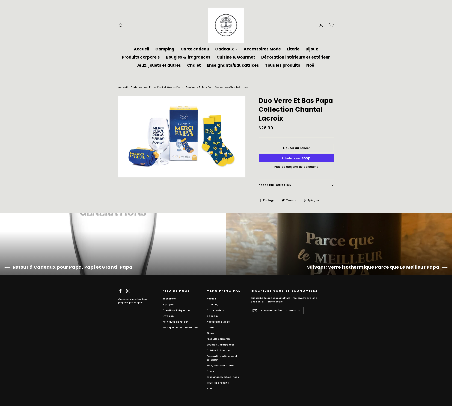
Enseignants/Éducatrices (233, 65)
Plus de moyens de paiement (296, 167)
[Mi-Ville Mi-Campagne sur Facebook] (120, 291)
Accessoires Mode (262, 49)
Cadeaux (225, 49)
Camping (164, 49)
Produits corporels (141, 57)
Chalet (194, 65)
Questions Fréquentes (176, 310)
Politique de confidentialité (180, 327)
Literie (293, 49)
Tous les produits (282, 65)
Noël (311, 65)
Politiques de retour (175, 321)
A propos (168, 304)
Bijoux (312, 49)
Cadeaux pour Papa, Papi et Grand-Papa (156, 87)
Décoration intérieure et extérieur (295, 57)
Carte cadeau (195, 49)
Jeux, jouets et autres (158, 65)
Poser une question (275, 185)
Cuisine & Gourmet (236, 57)
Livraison (168, 316)
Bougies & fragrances (188, 57)
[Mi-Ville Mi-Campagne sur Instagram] (128, 291)
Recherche (169, 298)
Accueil (141, 49)
